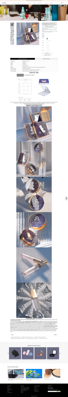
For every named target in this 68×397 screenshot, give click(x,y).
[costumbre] (47, 38)
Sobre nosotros (36, 387)
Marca (35, 388)
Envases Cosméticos (9, 389)
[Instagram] (52, 388)
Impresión (22, 391)
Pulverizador (8, 388)
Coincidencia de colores (24, 390)
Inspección (22, 392)
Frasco (8, 391)
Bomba (8, 387)
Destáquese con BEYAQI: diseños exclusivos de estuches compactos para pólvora (33, 379)
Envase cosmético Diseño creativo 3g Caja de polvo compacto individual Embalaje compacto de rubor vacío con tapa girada (28, 359)
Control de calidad (36, 391)
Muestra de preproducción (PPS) (25, 389)
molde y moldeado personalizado (25, 388)
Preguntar (46, 53)
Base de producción (36, 389)
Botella (8, 390)
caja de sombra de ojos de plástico (43, 338)
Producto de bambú (9, 392)
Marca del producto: (43, 35)
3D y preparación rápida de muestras (25, 387)
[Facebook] (48, 388)
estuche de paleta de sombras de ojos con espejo (32, 338)
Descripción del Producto (22, 58)
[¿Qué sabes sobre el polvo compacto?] (52, 373)
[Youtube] (51, 388)
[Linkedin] (49, 388)
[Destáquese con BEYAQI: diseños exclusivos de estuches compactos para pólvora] (34, 373)
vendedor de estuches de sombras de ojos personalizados (18, 338)
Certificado (35, 390)
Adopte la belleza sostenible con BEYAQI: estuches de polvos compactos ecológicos (15, 379)
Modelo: (43, 33)
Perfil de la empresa (46, 58)
